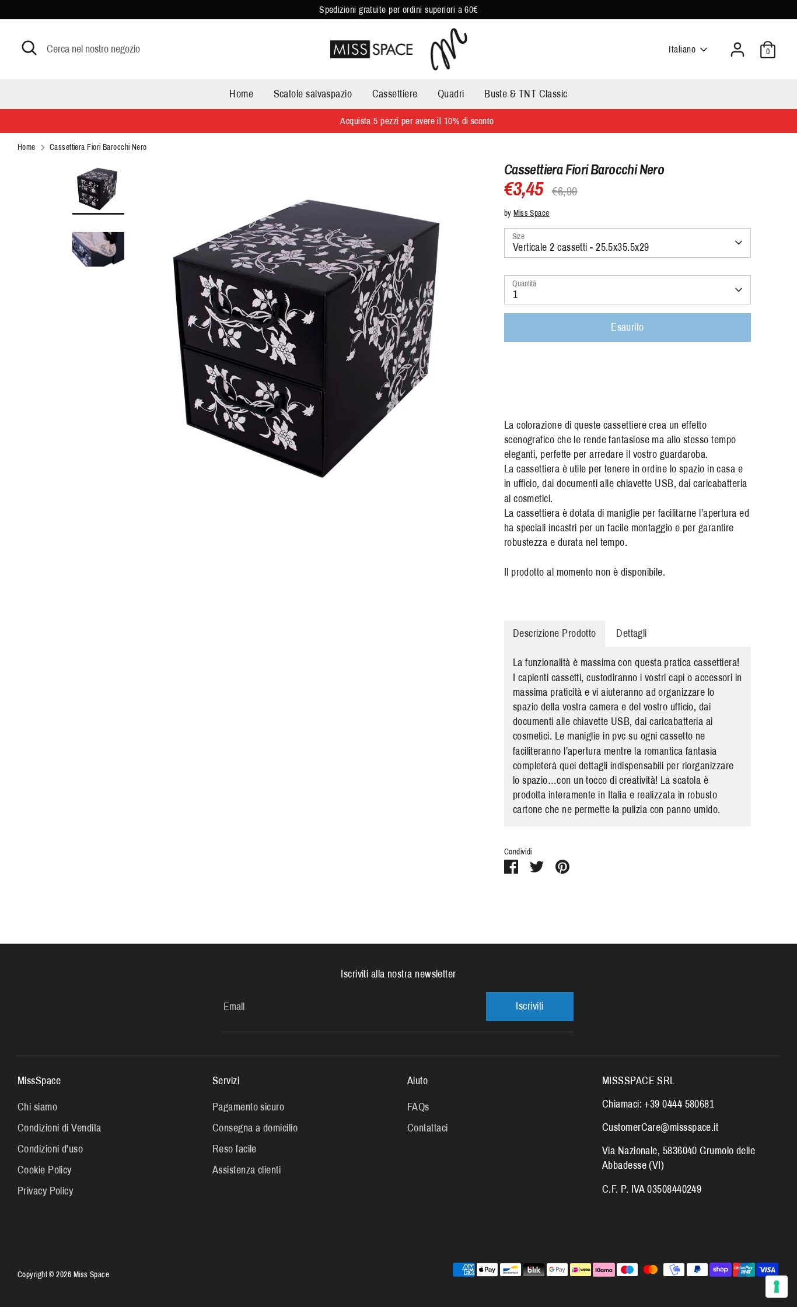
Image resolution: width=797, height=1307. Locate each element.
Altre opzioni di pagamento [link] (627, 393)
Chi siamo (37, 1107)
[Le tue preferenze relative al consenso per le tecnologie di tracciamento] (776, 1287)
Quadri (451, 94)
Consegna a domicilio (255, 1128)
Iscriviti (529, 1006)
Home (241, 94)
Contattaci (427, 1128)
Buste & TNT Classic (526, 94)
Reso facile (234, 1149)
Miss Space (531, 213)
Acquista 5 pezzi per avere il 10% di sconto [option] (398, 121)
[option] (314, 339)
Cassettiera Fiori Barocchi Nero (98, 147)
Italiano (682, 49)
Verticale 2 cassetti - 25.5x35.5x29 (581, 247)
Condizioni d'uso (50, 1149)
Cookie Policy (45, 1170)
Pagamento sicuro (248, 1107)
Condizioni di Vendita (59, 1128)
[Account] (737, 49)
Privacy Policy (45, 1191)
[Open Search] (29, 47)
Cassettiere (395, 94)
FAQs (418, 1107)
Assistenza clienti (246, 1170)
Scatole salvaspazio (313, 94)
